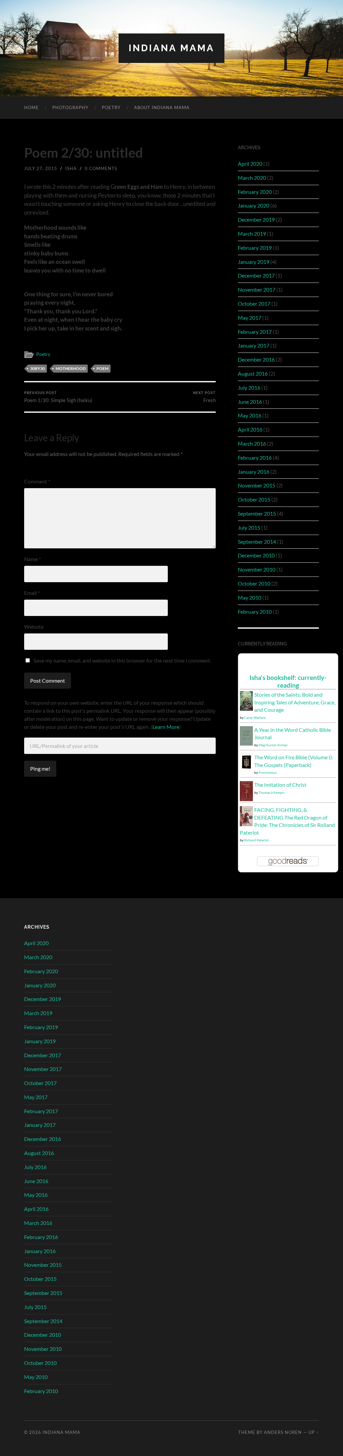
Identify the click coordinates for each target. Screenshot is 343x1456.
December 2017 (256, 275)
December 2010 (256, 555)
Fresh (204, 396)
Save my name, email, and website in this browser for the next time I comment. (122, 660)
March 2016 (252, 443)
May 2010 (249, 597)
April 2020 (250, 163)
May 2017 (249, 317)
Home (31, 107)
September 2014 (257, 541)
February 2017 (255, 331)
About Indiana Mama (162, 107)
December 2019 (256, 219)
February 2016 (255, 457)
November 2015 (256, 485)
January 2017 (253, 345)
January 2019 (253, 261)
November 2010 (256, 569)
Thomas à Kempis (271, 792)
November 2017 (256, 289)
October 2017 (254, 303)
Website (34, 626)
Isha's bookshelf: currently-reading (288, 681)
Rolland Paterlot (256, 840)
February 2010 (255, 611)
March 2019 (252, 233)
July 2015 (249, 527)
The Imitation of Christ (280, 784)
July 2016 (249, 387)
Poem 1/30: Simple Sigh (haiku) (58, 396)
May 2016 (249, 415)
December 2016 (256, 359)
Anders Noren (283, 1432)
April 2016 (250, 429)
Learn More (165, 726)
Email (32, 593)
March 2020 (252, 177)
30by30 (37, 368)
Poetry (111, 107)
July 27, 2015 (40, 168)
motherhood (71, 368)
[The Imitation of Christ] (246, 799)
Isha (71, 168)
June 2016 (250, 401)
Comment (37, 481)
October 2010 (254, 583)
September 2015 (257, 513)
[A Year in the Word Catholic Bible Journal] (246, 743)
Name (32, 559)
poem (102, 368)
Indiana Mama (171, 48)
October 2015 (254, 499)
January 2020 (253, 205)
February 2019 (255, 247)
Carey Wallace (255, 717)
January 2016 (253, 471)
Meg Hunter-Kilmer (273, 745)
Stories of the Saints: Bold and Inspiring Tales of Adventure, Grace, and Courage (294, 702)
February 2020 (255, 191)
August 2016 (253, 373)
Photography (70, 107)
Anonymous (268, 772)
